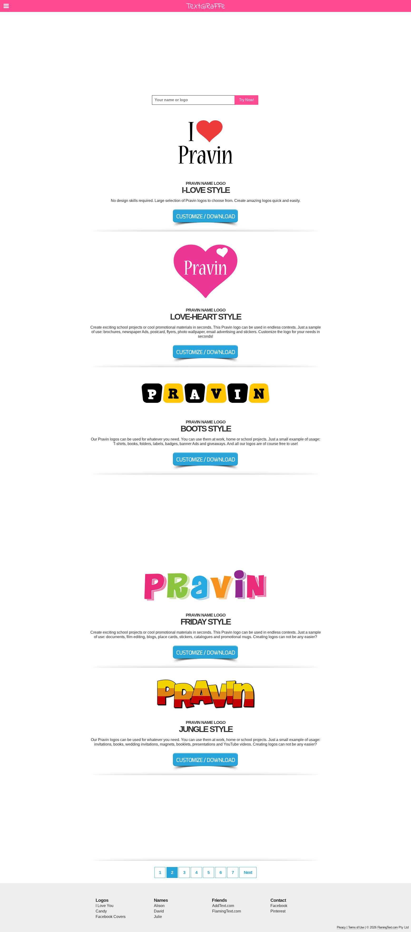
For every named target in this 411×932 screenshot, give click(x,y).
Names (161, 900)
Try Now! (246, 100)
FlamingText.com (226, 911)
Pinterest (277, 911)
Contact (278, 900)
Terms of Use (356, 927)
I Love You (104, 906)
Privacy (341, 927)
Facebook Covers (111, 917)
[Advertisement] (205, 53)
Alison (159, 906)
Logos (102, 900)
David (159, 911)
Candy (101, 911)
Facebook (278, 906)
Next (248, 872)
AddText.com (223, 906)
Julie (158, 917)
